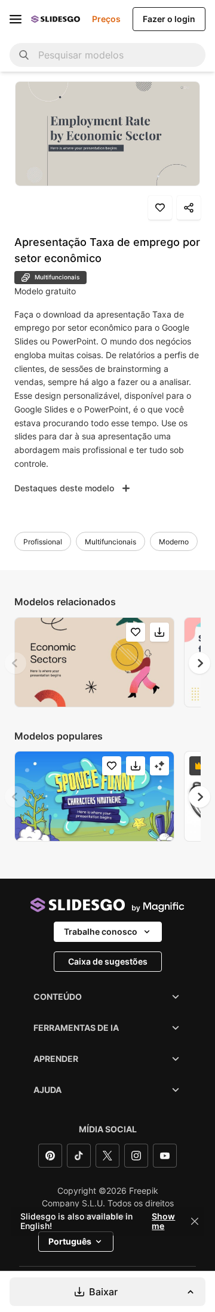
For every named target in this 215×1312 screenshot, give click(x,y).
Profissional (42, 541)
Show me (163, 1221)
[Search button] (24, 55)
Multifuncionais (110, 541)
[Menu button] (16, 19)
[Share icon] (189, 208)
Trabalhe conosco (100, 931)
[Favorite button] (160, 208)
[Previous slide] (15, 663)
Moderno (174, 541)
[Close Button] (194, 1221)
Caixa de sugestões (108, 961)
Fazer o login (169, 19)
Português (69, 1241)
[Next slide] (199, 663)
